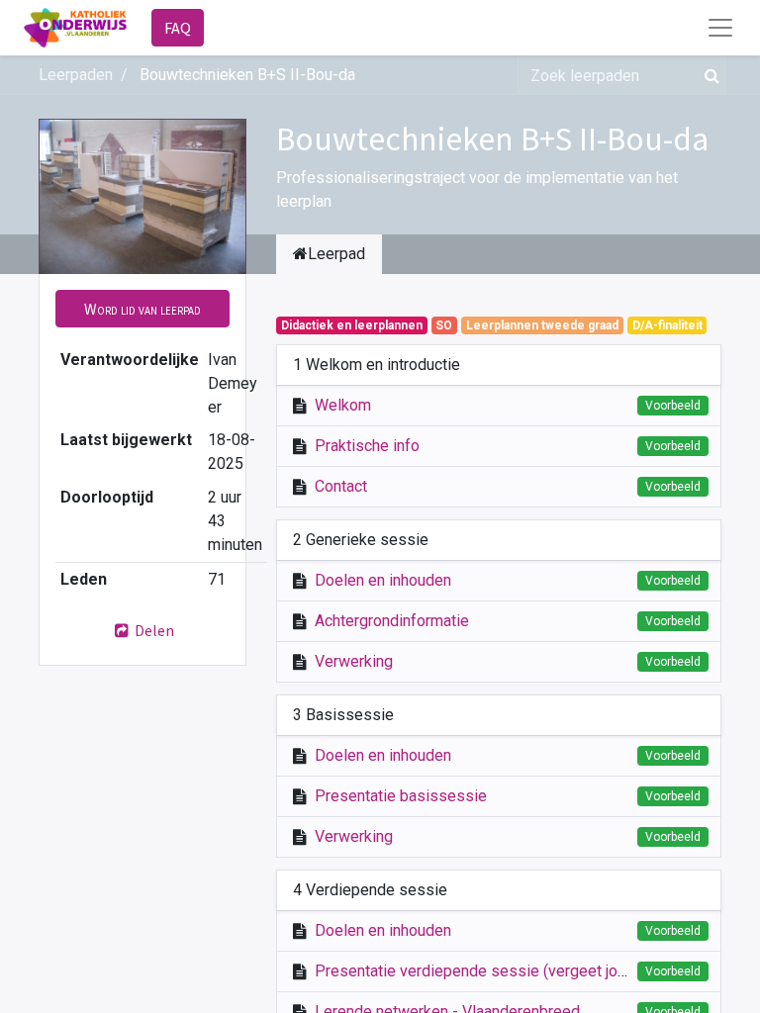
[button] (142, 308)
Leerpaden (76, 74)
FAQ (177, 28)
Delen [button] (153, 630)
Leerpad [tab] (336, 253)
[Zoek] (708, 75)
